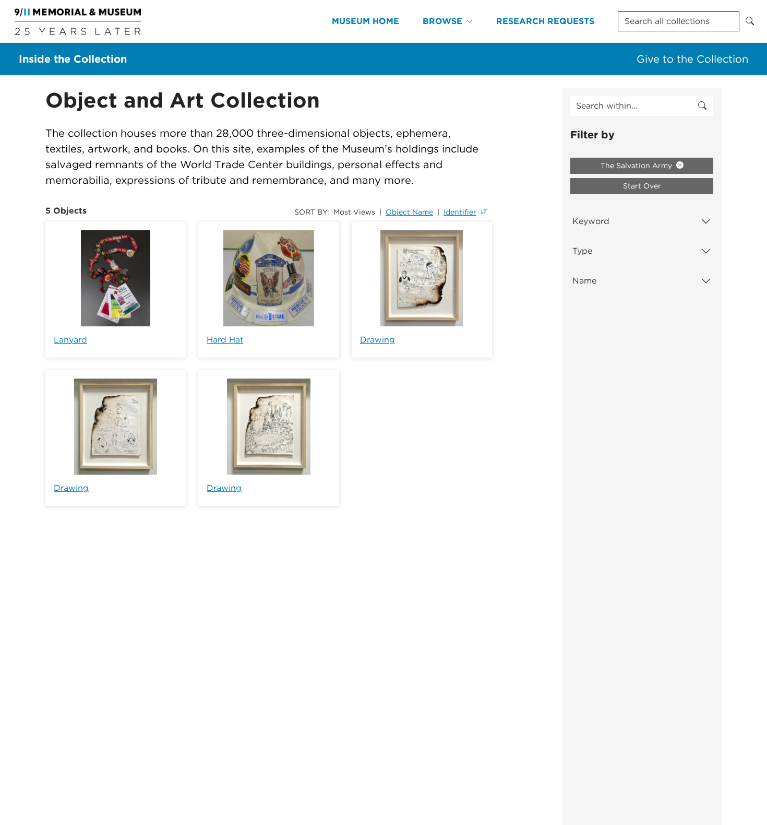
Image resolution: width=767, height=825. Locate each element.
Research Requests (545, 21)
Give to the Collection (692, 59)
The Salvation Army (637, 165)
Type (582, 251)
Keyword (590, 221)
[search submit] (702, 106)
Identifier (460, 212)
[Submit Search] (750, 21)
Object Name (409, 212)
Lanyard (70, 340)
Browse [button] (442, 21)
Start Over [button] (642, 186)
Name (584, 281)
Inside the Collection (73, 59)
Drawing (377, 340)
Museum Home (365, 21)
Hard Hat (225, 340)
